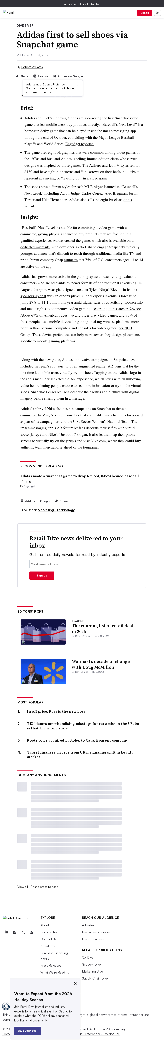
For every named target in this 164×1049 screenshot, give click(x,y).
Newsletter (47, 946)
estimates (71, 259)
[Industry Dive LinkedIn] (6, 932)
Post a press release (44, 887)
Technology (65, 510)
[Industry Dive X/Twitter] (23, 932)
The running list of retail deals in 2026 (104, 628)
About (44, 925)
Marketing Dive (92, 971)
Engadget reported (79, 143)
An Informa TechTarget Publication (82, 3)
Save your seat (27, 1030)
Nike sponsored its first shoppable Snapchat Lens (88, 414)
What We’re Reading (54, 972)
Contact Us (48, 939)
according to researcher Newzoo (117, 308)
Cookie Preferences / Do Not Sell (96, 1034)
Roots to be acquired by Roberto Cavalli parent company (77, 740)
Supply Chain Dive (95, 978)
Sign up (144, 12)
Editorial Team (50, 932)
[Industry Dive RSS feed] (31, 932)
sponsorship (59, 366)
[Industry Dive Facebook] (14, 932)
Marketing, (47, 510)
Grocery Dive (91, 964)
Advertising (89, 925)
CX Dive (88, 957)
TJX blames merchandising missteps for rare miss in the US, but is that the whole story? (84, 726)
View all (22, 887)
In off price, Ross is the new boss (56, 711)
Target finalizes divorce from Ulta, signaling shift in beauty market (80, 754)
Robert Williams (32, 67)
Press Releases (50, 965)
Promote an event (94, 939)
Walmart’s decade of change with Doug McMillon (101, 664)
